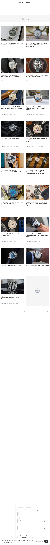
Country (19, 525)
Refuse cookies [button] (39, 541)
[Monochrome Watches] (25, 2)
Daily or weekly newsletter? (24, 517)
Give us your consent (23, 531)
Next (47, 311)
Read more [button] (12, 542)
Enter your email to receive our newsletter (28, 511)
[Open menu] (47, 2)
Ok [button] (46, 541)
